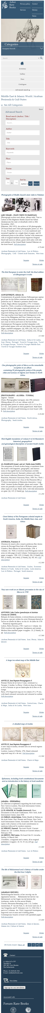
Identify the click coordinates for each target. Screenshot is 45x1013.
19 (37, 945)
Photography (6, 253)
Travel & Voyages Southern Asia (13, 346)
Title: (8, 138)
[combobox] (22, 132)
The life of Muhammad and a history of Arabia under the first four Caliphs (22, 870)
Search (36, 183)
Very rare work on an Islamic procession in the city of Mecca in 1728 (22, 590)
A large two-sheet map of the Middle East (22, 660)
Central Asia (31, 703)
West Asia (39, 253)
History (34, 10)
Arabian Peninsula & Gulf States (13, 251)
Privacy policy (25, 4)
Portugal (15, 342)
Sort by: (23, 179)
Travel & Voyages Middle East (28, 344)
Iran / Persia (5, 342)
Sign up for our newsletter (14, 987)
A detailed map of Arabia (22, 724)
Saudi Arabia (17, 420)
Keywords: (10, 148)
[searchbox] (23, 132)
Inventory (22, 69)
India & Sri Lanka (34, 340)
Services (23, 10)
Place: (8, 158)
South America (27, 571)
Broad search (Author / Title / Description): (17, 117)
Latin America (35, 569)
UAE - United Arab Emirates (24, 253)
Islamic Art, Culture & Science (12, 926)
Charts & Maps (33, 760)
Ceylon (30, 566)
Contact (35, 4)
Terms (34, 16)
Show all (21, 945)
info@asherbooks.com (16, 973)
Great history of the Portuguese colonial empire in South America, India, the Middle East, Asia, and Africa (22, 519)
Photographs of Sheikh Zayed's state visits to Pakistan (22, 195)
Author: (9, 128)
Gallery (22, 74)
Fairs (22, 79)
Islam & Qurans (33, 924)
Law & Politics (32, 251)
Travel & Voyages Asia (28, 342)
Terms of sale (37, 264)
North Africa (32, 418)
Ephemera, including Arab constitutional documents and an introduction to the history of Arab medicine (22, 779)
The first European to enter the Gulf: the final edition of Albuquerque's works (22, 273)
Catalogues (22, 84)
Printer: (9, 168)
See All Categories (13, 104)
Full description (20, 244)
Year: (8, 178)
